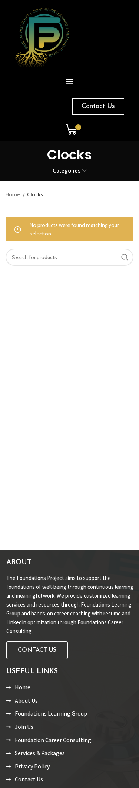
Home (13, 194)
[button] (69, 81)
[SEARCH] (124, 257)
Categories (66, 170)
